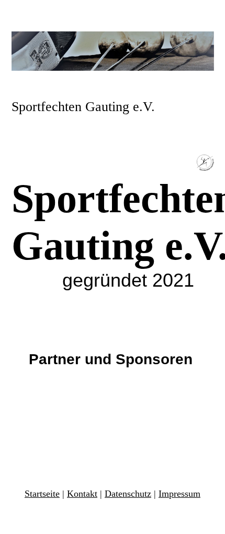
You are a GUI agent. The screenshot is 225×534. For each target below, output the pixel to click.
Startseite (42, 493)
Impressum (179, 493)
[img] (113, 51)
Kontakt (82, 493)
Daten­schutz (128, 493)
